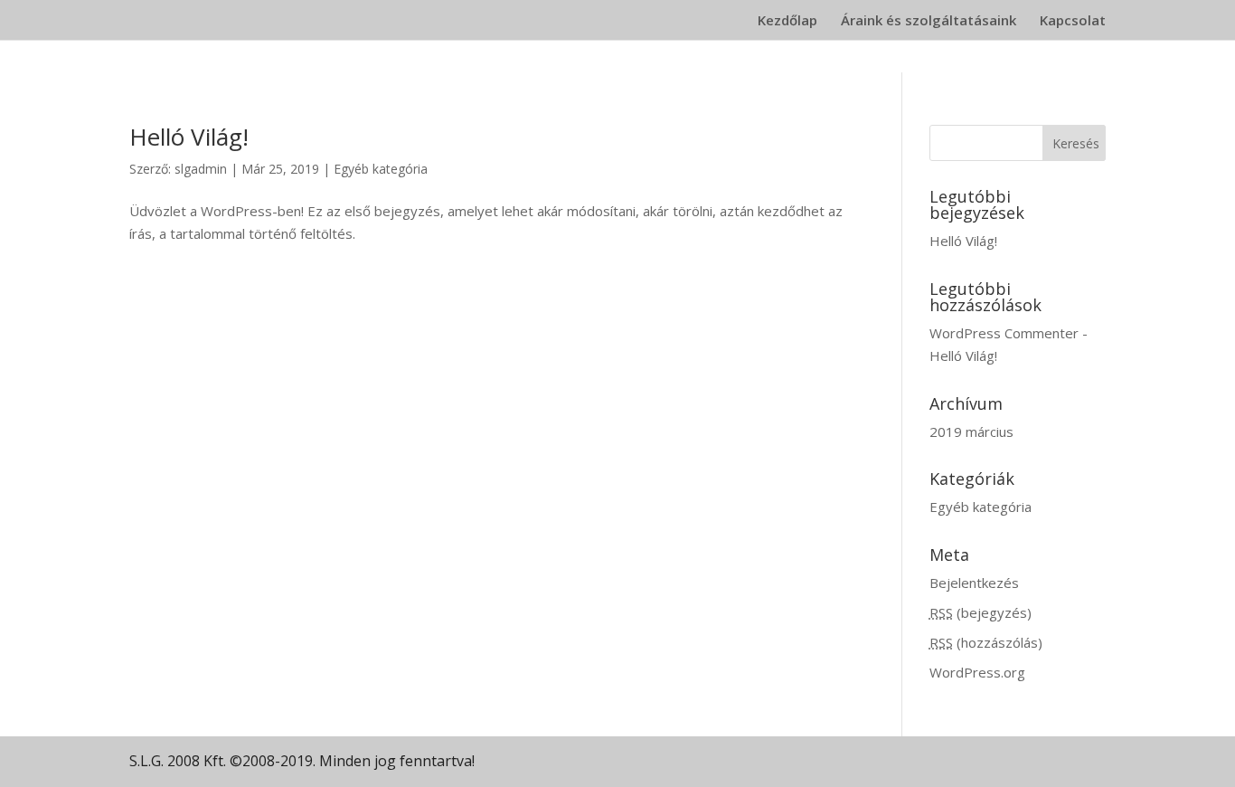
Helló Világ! (189, 136)
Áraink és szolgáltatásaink (928, 21)
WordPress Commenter (1004, 333)
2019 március (971, 431)
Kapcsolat (1073, 21)
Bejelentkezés (974, 583)
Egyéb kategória (381, 168)
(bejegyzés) (980, 612)
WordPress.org (977, 672)
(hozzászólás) (985, 642)
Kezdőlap (787, 21)
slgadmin (200, 168)
